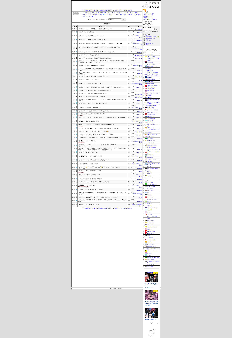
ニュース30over (150, 188)
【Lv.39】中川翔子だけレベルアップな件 (88, 163)
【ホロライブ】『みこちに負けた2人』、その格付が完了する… (93, 76)
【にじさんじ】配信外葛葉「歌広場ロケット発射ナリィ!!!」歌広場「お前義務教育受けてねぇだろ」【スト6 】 (102, 100)
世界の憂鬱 (150, 70)
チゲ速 (148, 218)
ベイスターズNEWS (151, 190)
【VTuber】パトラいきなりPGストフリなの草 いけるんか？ (92, 103)
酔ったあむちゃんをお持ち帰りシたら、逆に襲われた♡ (151, 303)
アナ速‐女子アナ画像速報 (153, 75)
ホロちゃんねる (138, 29)
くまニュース (150, 166)
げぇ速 (148, 235)
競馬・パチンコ (128, 14)
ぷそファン (149, 132)
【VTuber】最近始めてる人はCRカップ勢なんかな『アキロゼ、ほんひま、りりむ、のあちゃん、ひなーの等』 (102, 69)
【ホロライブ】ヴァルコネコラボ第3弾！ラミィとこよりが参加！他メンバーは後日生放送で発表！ (102, 117)
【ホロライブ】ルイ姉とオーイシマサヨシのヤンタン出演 (92, 39)
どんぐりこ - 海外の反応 (152, 93)
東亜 (131, 12)
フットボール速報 (151, 118)
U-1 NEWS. (148, 40)
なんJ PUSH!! (149, 180)
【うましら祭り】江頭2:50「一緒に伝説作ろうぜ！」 (91, 107)
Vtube (105, 14)
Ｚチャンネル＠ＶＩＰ (151, 244)
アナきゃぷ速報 (151, 56)
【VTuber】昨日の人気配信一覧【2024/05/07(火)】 (90, 178)
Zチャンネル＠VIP (150, 43)
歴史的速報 (149, 173)
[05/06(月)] (123, 10)
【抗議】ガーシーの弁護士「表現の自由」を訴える (90, 83)
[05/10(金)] (100, 10)
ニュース (125, 12)
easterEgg (149, 201)
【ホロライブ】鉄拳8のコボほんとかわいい (88, 79)
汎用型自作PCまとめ (151, 127)
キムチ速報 (150, 62)
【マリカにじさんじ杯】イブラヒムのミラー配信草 (90, 189)
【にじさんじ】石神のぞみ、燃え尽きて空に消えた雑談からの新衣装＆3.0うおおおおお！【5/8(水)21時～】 (102, 200)
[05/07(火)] (117, 10)
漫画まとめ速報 (150, 154)
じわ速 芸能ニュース (152, 66)
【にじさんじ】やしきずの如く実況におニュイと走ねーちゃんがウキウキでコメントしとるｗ (101, 87)
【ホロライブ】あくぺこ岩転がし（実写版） (89, 55)
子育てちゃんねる (150, 222)
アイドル (84, 14)
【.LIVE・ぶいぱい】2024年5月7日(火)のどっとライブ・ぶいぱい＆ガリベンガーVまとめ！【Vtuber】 (100, 48)
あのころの (149, 194)
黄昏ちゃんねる (150, 224)
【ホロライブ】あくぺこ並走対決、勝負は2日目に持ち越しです (93, 182)
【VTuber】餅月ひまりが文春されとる (87, 32)
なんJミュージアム (151, 122)
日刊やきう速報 (150, 182)
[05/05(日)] (129, 10)
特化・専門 (96, 12)
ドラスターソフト (149, 287)
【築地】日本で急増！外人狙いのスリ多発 (88, 121)
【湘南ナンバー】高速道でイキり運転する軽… (89, 175)
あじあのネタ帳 (150, 83)
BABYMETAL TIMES (151, 231)
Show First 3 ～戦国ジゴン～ (151, 285)
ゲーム (91, 14)
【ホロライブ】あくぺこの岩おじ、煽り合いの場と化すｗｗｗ (93, 160)
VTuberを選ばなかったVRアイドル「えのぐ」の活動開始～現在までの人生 (96, 124)
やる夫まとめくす (151, 79)
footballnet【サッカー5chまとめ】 (153, 257)
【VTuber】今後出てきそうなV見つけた (87, 152)
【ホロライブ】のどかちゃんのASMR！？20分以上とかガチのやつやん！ (96, 111)
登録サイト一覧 (148, 16)
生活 (110, 14)
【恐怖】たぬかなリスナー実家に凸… (87, 141)
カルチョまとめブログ (151, 259)
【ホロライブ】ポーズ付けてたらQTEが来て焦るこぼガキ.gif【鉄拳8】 (95, 58)
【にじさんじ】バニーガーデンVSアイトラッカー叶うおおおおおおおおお (96, 52)
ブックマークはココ (149, 13)
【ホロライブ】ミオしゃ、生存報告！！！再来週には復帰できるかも (95, 29)
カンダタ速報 (150, 138)
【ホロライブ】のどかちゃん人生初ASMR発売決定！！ (91, 96)
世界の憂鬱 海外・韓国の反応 (152, 36)
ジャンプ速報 (149, 242)
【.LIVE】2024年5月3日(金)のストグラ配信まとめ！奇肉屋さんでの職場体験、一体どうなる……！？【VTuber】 (102, 193)
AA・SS (116, 14)
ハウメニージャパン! (151, 159)
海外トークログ (150, 116)
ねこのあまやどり (150, 264)
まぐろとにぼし (150, 255)
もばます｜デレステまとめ (152, 216)
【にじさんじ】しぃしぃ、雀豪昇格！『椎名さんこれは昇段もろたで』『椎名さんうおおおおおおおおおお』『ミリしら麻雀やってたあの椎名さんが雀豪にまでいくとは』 (102, 149)
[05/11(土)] (94, 10)
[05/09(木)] (106, 10)
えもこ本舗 (147, 305)
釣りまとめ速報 (150, 266)
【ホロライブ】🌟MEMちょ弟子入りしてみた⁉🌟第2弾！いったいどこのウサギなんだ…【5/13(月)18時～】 (99, 167)
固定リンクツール (148, 18)
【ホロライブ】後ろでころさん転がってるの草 (89, 170)
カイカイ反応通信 (151, 64)
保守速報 (149, 68)
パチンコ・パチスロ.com (152, 134)
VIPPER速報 (150, 77)
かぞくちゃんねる (151, 114)
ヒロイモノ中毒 (150, 88)
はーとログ (149, 253)
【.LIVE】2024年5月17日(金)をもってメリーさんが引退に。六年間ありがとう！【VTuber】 (100, 43)
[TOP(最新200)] (86, 10)
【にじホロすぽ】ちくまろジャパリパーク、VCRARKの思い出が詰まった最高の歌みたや (100, 137)
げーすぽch (149, 212)
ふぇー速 (148, 192)
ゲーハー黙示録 (150, 161)
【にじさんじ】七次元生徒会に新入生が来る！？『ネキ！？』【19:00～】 (96, 134)
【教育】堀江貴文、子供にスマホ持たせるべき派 (90, 156)
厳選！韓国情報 (150, 90)
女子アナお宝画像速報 (152, 72)
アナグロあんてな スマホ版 (150, 19)
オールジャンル (86, 12)
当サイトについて (148, 14)
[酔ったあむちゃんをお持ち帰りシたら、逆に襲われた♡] (151, 295)
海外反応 (84, 16)
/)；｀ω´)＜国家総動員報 (151, 177)
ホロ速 (140, 80)
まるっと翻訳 (150, 157)
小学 (147, 39)
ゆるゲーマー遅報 (150, 136)
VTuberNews (139, 32)
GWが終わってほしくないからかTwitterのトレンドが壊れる (92, 113)
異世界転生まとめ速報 (151, 145)
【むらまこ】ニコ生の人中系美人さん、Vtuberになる (91, 36)
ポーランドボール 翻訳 (151, 239)
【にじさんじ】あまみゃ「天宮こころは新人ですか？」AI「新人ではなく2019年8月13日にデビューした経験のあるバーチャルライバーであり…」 (102, 61)
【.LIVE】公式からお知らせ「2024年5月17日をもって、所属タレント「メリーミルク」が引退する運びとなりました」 (102, 73)
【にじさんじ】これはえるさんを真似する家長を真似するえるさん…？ (95, 90)
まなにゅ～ (149, 229)
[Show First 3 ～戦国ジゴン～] (151, 277)
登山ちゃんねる (150, 107)
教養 (121, 14)
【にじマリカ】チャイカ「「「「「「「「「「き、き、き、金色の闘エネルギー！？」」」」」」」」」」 (97, 145)
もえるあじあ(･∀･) (150, 38)
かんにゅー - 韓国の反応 (152, 110)
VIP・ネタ (103, 12)
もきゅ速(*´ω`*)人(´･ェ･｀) (152, 246)
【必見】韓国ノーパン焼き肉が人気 (86, 185)
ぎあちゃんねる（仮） (151, 220)
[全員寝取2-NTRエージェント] (151, 313)
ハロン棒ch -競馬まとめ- (152, 184)
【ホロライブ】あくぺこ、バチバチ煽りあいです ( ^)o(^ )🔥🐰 (93, 131)
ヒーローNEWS (150, 237)
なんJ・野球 (111, 12)
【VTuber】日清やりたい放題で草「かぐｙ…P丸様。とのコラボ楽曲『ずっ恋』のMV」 (99, 128)
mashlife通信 (150, 81)
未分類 (91, 16)
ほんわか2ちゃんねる (151, 186)
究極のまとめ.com (150, 233)
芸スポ (136, 12)
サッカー (119, 12)
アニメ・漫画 (98, 14)
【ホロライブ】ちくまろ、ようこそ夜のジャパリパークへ (92, 93)
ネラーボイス (150, 120)
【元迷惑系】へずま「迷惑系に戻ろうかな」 (89, 204)
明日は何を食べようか (152, 112)
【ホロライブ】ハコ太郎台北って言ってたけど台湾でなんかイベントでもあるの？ (98, 197)
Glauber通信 (150, 97)
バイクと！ (149, 205)
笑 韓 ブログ (150, 142)
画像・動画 (137, 14)
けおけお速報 (149, 214)
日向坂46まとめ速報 (151, 105)
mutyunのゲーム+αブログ (152, 199)
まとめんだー (149, 203)
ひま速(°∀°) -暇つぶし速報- (152, 207)
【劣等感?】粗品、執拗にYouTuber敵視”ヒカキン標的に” (91, 65)
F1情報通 (149, 95)
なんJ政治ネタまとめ (151, 147)
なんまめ (148, 171)
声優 (147, 44)
